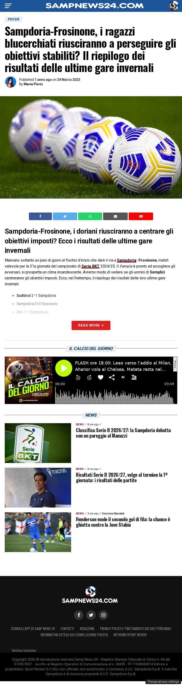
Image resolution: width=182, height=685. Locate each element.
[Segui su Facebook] (78, 615)
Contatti (67, 628)
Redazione (87, 628)
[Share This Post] (90, 216)
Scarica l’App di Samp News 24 (33, 628)
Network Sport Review (130, 634)
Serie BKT (91, 266)
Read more (89, 325)
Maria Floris (33, 84)
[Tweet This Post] (65, 216)
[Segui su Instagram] (103, 615)
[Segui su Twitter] (91, 615)
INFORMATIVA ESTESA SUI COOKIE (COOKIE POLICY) (74, 634)
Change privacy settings (163, 681)
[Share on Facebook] (41, 216)
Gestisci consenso (24, 650)
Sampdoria (126, 260)
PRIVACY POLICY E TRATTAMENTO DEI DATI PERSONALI (135, 628)
